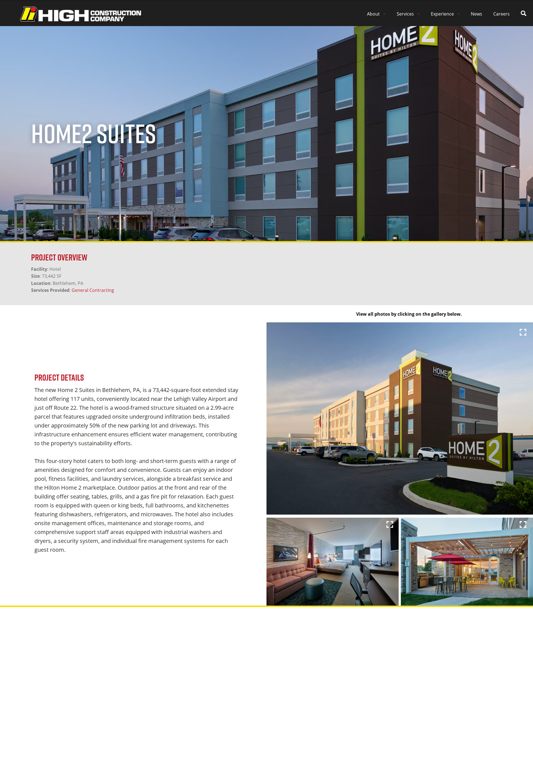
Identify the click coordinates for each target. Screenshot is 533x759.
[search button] (523, 13)
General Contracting (93, 290)
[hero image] (399, 418)
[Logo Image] (80, 14)
